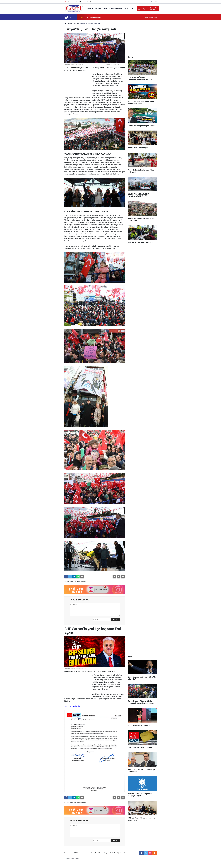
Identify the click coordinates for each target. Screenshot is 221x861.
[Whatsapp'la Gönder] (78, 576)
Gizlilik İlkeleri (114, 853)
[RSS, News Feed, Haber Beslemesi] (154, 853)
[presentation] (70, 17)
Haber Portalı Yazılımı (73, 858)
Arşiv (87, 1)
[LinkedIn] (74, 576)
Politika (98, 9)
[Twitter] (70, 576)
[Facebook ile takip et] (141, 853)
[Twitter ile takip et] (146, 853)
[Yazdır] (82, 576)
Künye (100, 853)
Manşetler (70, 1)
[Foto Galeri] (156, 2)
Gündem (90, 9)
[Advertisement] (50, 46)
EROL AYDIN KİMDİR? (72, 706)
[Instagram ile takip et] (150, 853)
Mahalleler (128, 9)
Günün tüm (151, 17)
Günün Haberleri (79, 1)
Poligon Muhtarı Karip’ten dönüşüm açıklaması (100, 17)
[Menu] (139, 8)
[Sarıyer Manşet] (73, 8)
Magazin (106, 9)
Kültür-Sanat (116, 9)
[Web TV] (151, 2)
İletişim (106, 853)
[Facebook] (66, 576)
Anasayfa (69, 23)
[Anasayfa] (65, 1)
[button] (114, 576)
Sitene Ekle (93, 1)
